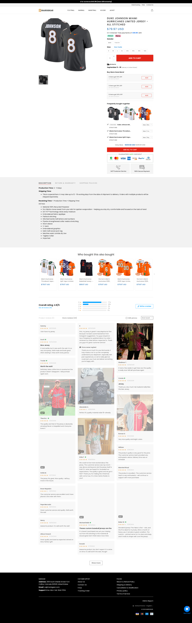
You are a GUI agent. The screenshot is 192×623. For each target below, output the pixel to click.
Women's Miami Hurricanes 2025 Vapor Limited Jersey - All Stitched (105, 280)
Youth (117, 42)
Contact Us (149, 5)
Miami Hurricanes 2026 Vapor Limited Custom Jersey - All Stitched (124, 280)
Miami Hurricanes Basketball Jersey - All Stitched (85, 280)
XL (122, 51)
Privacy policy (122, 591)
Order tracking (136, 5)
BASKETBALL (92, 10)
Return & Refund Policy (125, 582)
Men (109, 42)
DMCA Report (147, 601)
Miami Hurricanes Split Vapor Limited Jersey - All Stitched (120, 137)
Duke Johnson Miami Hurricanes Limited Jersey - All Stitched (124, 125)
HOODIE (103, 10)
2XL (127, 51)
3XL (133, 51)
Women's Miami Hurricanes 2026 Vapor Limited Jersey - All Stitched (144, 280)
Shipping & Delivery (124, 585)
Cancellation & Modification (127, 588)
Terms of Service (123, 594)
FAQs (143, 5)
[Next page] (154, 274)
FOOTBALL (71, 10)
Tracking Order (84, 591)
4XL (139, 51)
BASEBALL (81, 10)
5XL (145, 51)
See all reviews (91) (45, 308)
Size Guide (118, 47)
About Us (81, 582)
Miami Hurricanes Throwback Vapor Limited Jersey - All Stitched (120, 131)
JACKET (112, 10)
